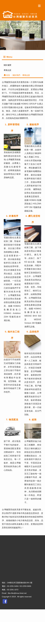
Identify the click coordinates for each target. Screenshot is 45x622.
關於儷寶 (7, 65)
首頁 (8, 75)
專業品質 (7, 70)
